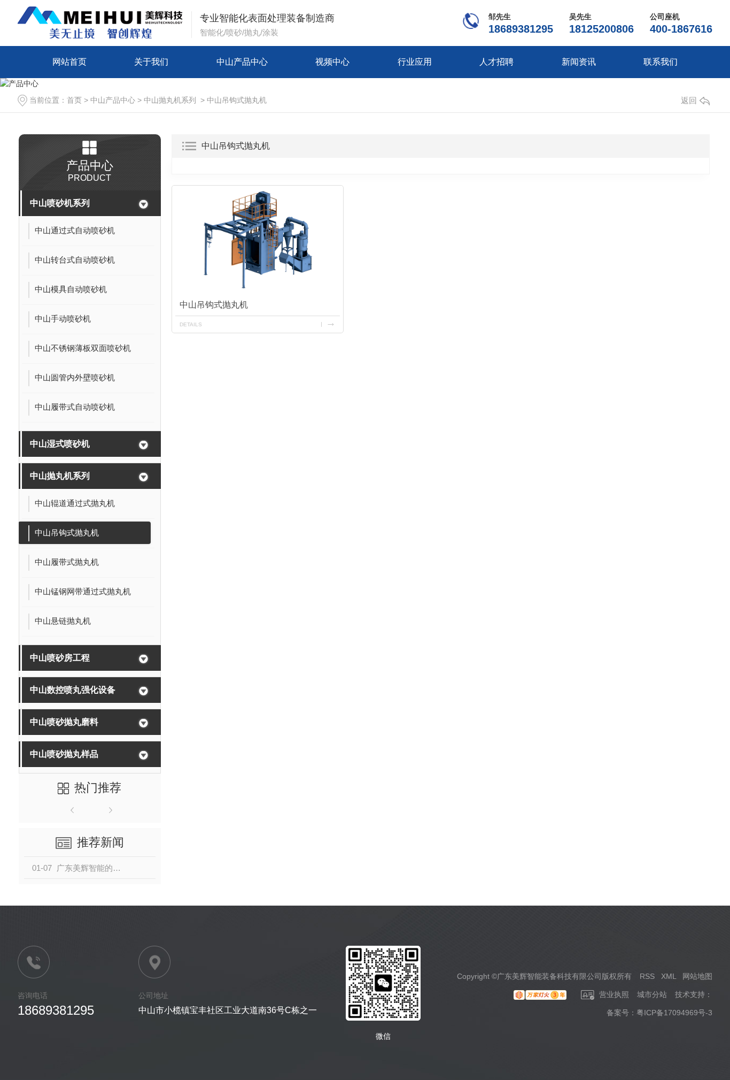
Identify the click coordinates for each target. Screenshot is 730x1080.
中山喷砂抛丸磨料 (64, 721)
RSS (647, 976)
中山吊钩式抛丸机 (237, 100)
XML (668, 976)
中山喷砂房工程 (60, 657)
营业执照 (613, 994)
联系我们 (660, 61)
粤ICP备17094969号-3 (674, 1012)
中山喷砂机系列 (60, 203)
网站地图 (697, 976)
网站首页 (69, 61)
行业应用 (415, 61)
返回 (689, 100)
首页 (74, 100)
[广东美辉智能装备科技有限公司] (100, 23)
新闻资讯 (579, 61)
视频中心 (332, 61)
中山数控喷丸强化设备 (72, 689)
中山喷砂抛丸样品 (64, 754)
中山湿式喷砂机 (60, 443)
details (191, 324)
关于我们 (151, 61)
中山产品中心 (242, 61)
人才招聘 (496, 61)
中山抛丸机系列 (170, 100)
